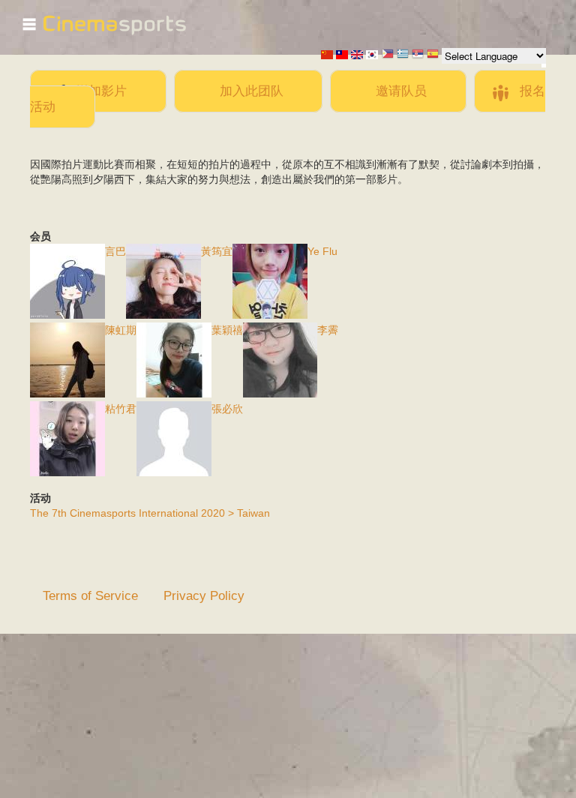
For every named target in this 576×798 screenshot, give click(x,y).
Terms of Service (90, 595)
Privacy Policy (204, 595)
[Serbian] (418, 55)
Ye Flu (323, 251)
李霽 (327, 330)
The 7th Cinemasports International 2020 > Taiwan (150, 513)
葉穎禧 (227, 330)
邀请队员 (401, 90)
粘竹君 (120, 409)
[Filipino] (388, 55)
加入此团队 (252, 90)
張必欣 (227, 409)
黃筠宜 (216, 251)
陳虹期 (120, 330)
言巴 (115, 251)
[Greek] (403, 55)
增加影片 (101, 90)
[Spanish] (433, 55)
